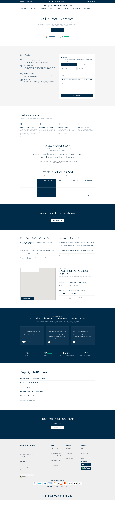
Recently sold (69, 453)
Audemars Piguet (63, 154)
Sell (69, 64)
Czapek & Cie (71, 157)
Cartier (56, 157)
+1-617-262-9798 (72, 293)
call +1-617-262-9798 (91, 1)
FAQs (21, 469)
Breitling (43, 157)
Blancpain (72, 154)
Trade (84, 64)
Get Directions (26, 298)
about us (67, 8)
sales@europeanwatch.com (26, 1)
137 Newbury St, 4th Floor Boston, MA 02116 (78, 282)
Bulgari (50, 157)
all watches (23, 8)
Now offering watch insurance (57, 1)
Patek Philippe (36, 154)
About (82, 451)
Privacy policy (23, 464)
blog (59, 8)
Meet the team (84, 453)
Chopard (63, 157)
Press (82, 458)
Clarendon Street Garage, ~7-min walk (77, 290)
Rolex (44, 154)
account (87, 8)
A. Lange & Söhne (52, 154)
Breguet (80, 154)
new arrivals (34, 8)
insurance (43, 8)
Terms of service (24, 467)
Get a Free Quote (77, 95)
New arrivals (69, 451)
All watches (68, 448)
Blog (82, 448)
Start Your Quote (57, 220)
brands (52, 8)
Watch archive (69, 458)
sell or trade (76, 8)
